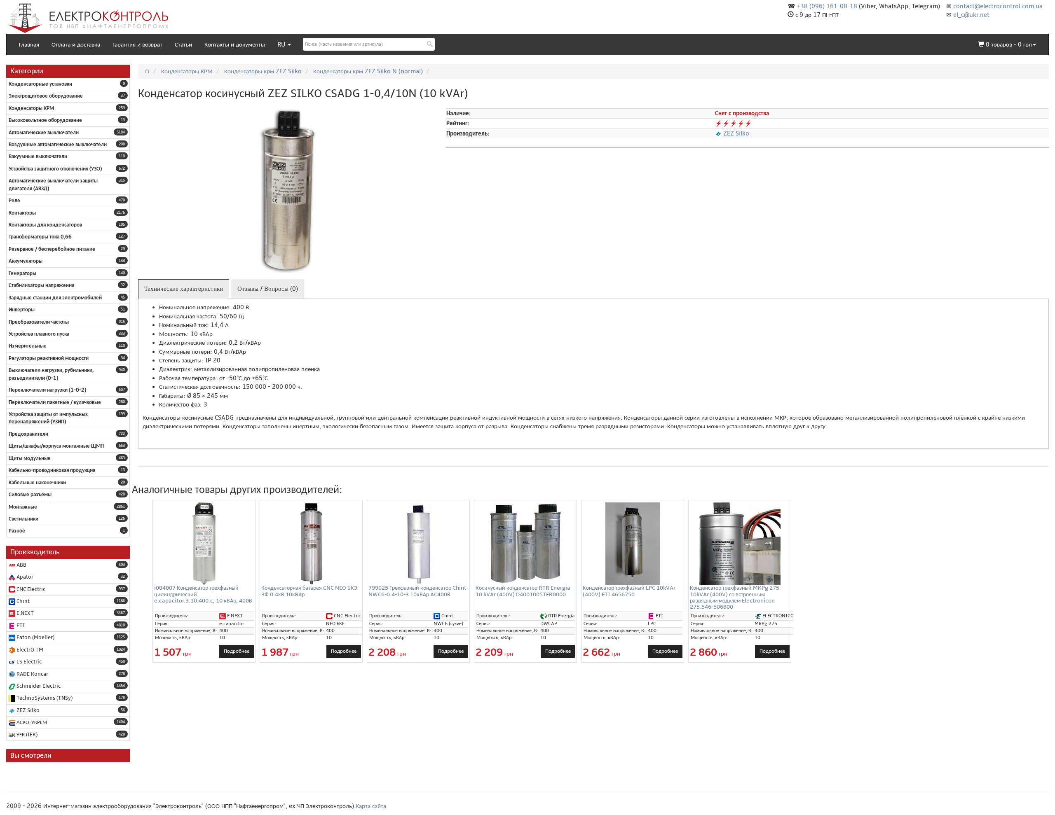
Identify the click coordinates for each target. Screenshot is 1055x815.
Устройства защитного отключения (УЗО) (55, 169)
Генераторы (22, 273)
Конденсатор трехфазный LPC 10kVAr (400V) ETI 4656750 (629, 591)
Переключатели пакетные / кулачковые (55, 402)
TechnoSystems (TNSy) (44, 698)
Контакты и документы (234, 44)
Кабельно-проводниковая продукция (52, 470)
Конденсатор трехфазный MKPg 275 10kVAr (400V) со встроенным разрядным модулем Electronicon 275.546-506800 (734, 597)
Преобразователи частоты (39, 322)
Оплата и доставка (76, 44)
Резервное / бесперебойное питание (52, 249)
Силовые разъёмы (30, 494)
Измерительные (28, 346)
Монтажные (23, 507)
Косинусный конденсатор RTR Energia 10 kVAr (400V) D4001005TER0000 (523, 591)
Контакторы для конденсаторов (45, 225)
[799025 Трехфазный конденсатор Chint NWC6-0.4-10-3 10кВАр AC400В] (418, 543)
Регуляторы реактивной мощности (49, 358)
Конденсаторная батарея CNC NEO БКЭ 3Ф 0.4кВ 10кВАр (309, 591)
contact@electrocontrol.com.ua (998, 6)
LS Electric (28, 662)
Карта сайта (371, 806)
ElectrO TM (29, 650)
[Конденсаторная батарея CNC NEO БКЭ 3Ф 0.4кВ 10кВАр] (311, 543)
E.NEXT (24, 613)
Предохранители (28, 434)
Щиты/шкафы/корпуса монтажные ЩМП (56, 446)
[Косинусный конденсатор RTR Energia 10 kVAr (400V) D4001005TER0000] (525, 543)
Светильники (23, 519)
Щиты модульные (30, 458)
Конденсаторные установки (40, 84)
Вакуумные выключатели (38, 156)
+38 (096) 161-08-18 (827, 6)
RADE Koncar (31, 674)
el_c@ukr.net (971, 15)
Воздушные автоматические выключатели (58, 144)
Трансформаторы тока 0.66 (40, 237)
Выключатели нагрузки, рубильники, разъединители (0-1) (51, 374)
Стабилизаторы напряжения (41, 285)
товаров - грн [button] (1009, 44)
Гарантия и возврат (137, 44)
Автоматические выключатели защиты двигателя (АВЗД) (53, 184)
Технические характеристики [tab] (183, 288)
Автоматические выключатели (44, 132)
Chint (22, 601)
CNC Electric (30, 589)
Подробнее (236, 651)
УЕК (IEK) (26, 734)
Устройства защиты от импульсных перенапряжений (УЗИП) (48, 418)
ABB (20, 565)
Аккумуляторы (25, 261)
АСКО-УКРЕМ (31, 722)
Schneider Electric (38, 686)
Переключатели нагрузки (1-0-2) (47, 390)
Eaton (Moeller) (34, 637)
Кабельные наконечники (37, 482)
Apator (24, 577)
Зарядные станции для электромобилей (55, 297)
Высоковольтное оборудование (45, 120)
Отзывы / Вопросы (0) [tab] (267, 288)
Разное (17, 531)
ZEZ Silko (27, 710)
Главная (29, 44)
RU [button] (282, 44)
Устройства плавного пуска (39, 334)
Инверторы (22, 309)
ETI (20, 625)
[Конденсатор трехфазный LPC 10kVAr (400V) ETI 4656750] (632, 543)
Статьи (183, 44)
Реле (14, 200)
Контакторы (22, 213)
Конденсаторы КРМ (31, 108)
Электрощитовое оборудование (46, 96)
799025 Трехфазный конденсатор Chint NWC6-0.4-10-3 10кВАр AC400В (417, 591)
